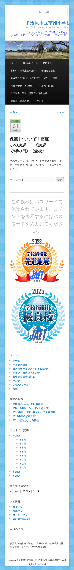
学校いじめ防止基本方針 (23, 70)
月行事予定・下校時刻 (22, 85)
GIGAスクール (30, 62)
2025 (17, 471)
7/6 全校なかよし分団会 (26, 420)
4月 (24, 455)
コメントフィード (22, 515)
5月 (24, 451)
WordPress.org (21, 519)
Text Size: (15, 491)
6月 (24, 447)
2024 (17, 475)
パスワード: (17, 179)
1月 (24, 467)
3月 (24, 459)
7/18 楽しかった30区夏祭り (28, 404)
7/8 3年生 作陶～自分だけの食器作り (34, 412)
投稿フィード (20, 511)
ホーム (14, 62)
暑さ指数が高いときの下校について (29, 78)
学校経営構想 (48, 70)
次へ (60, 112)
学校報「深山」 (47, 85)
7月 (24, 443)
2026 (17, 435)
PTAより (47, 62)
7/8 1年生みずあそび (24, 416)
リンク (40, 100)
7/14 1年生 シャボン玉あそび (30, 408)
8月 (24, 439)
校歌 (55, 78)
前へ (13, 112)
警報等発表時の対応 (21, 100)
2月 (24, 463)
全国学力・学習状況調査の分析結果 (29, 93)
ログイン (18, 507)
